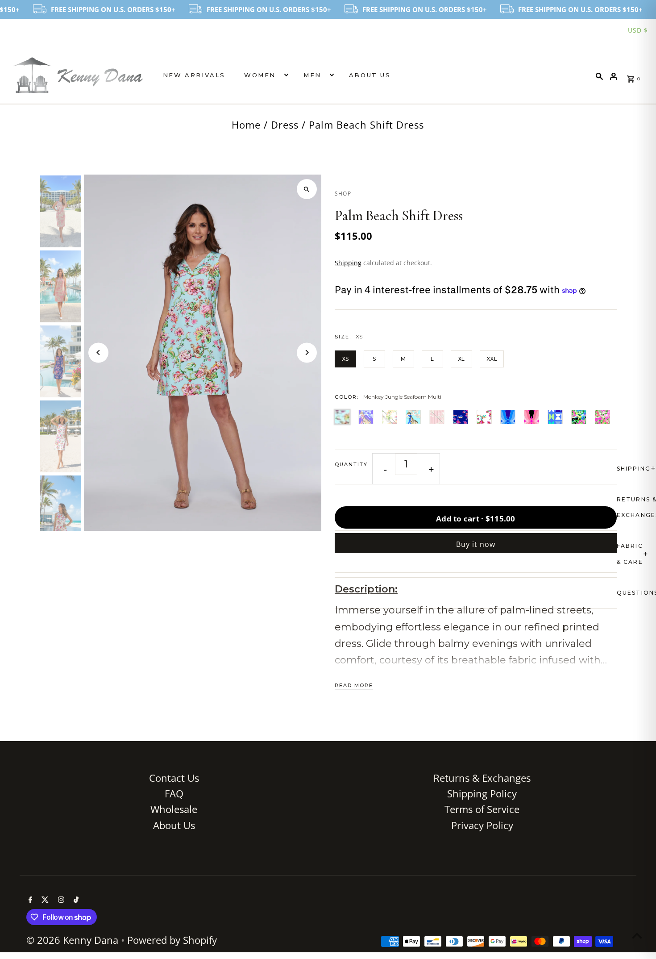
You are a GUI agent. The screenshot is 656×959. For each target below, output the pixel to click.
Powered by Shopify (172, 939)
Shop (343, 193)
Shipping (348, 263)
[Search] (599, 75)
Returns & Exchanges (482, 777)
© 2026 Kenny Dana (73, 939)
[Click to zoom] (307, 189)
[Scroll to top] (637, 936)
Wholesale (173, 809)
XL (461, 358)
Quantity (351, 464)
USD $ (638, 30)
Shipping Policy (482, 793)
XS (345, 358)
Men (312, 75)
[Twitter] (44, 900)
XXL (491, 358)
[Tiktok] (75, 900)
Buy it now (475, 544)
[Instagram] (60, 900)
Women (260, 75)
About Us (370, 75)
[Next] (307, 352)
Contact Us (174, 777)
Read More (354, 685)
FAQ (174, 793)
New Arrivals (194, 75)
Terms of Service (481, 809)
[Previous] (98, 352)
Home (246, 124)
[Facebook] (29, 900)
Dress (285, 124)
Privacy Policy (482, 825)
